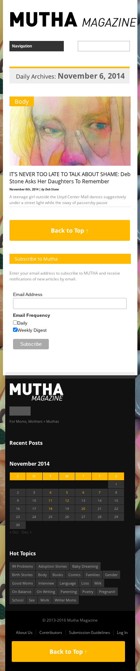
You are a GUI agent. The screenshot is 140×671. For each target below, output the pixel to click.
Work (44, 600)
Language (68, 583)
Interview (46, 583)
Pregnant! (107, 591)
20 (83, 509)
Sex (32, 600)
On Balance (21, 591)
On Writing (46, 591)
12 (67, 500)
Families (93, 574)
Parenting (69, 591)
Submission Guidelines (89, 632)
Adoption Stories (52, 566)
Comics (74, 574)
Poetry (87, 591)
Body (22, 101)
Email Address (27, 294)
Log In (122, 632)
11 (50, 500)
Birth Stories (22, 574)
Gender (111, 574)
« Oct (14, 532)
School (17, 600)
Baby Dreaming (85, 566)
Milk (98, 583)
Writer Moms (65, 600)
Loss (85, 583)
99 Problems (22, 566)
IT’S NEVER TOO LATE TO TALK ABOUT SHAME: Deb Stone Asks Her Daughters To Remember (70, 178)
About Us (24, 632)
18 (50, 509)
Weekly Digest (32, 330)
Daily (22, 323)
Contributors (50, 632)
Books (57, 574)
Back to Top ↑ (70, 230)
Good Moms (22, 583)
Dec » (26, 532)
